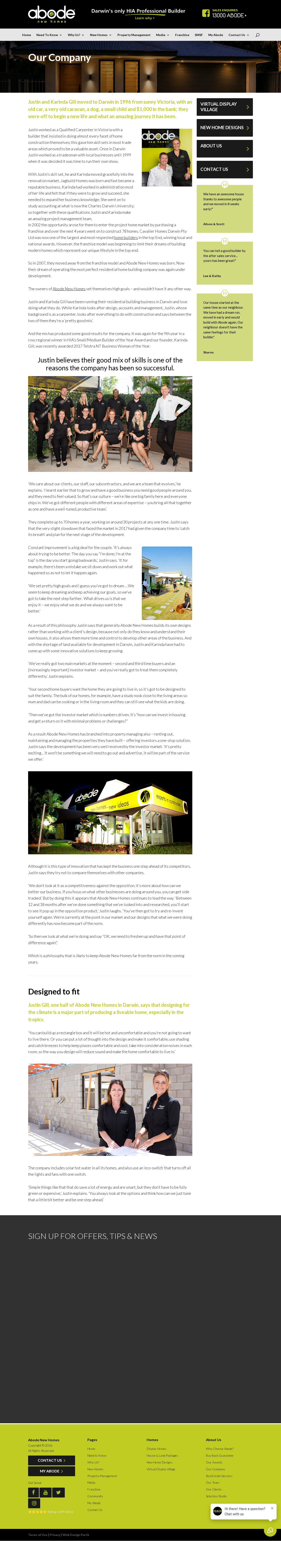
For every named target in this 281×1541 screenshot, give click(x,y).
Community (95, 1496)
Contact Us (237, 35)
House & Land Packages (162, 1455)
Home (26, 35)
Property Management (134, 35)
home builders (126, 237)
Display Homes (157, 1448)
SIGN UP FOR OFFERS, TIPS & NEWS (92, 1236)
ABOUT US (211, 145)
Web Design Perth (76, 1535)
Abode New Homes (69, 288)
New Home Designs (160, 1462)
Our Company (215, 1469)
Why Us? (74, 35)
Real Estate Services (219, 1476)
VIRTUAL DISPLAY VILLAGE (218, 106)
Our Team (212, 1482)
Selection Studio (216, 1496)
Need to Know (96, 1455)
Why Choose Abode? (220, 1448)
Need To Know (47, 35)
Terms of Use (37, 1535)
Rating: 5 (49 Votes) (60, 1512)
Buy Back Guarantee (219, 1455)
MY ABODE (50, 1471)
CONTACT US (214, 169)
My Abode (215, 35)
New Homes (99, 35)
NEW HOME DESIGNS (222, 127)
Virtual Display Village (161, 1469)
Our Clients (214, 1489)
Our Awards (214, 1462)
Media (160, 35)
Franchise (182, 35)
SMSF (199, 35)
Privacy (55, 1535)
